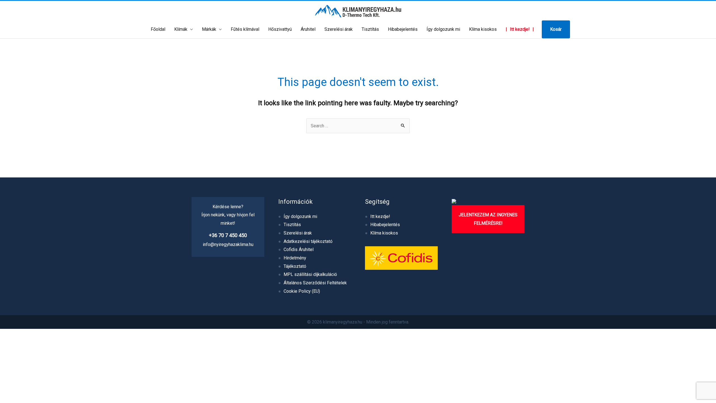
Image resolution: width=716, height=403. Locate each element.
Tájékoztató (295, 266)
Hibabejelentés (403, 29)
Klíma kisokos (483, 29)
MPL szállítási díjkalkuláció (310, 274)
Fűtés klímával (245, 29)
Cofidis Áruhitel (299, 249)
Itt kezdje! (520, 29)
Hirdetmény (295, 258)
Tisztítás (370, 29)
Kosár (556, 29)
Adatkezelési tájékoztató (308, 241)
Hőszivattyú (280, 29)
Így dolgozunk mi (443, 29)
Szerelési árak (338, 29)
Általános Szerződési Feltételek (315, 282)
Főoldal (158, 29)
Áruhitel (308, 29)
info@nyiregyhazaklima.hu (228, 244)
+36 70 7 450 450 (228, 235)
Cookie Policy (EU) (302, 291)
